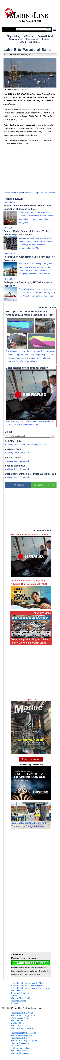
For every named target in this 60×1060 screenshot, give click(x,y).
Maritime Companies (20, 1053)
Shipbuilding (13, 36)
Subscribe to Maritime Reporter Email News (30, 988)
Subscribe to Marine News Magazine (27, 985)
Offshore (28, 36)
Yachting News (17, 1023)
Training (46, 39)
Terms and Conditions (20, 993)
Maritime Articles (18, 1001)
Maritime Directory (19, 1050)
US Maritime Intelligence (22, 1048)
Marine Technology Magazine (24, 1040)
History (20, 193)
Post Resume (18, 485)
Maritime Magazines (20, 1043)
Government (15, 39)
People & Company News (36, 193)
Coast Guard (9, 193)
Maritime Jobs (17, 1020)
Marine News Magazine (21, 1035)
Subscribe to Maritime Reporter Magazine (29, 983)
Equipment (32, 39)
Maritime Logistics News (22, 1013)
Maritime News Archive (21, 998)
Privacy (14, 995)
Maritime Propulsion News (22, 1028)
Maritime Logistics (19, 1038)
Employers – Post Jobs (43, 485)
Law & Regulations (30, 42)
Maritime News (17, 990)
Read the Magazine (30, 759)
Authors (14, 1003)
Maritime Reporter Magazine (23, 1033)
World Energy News (20, 1018)
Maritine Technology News (23, 1015)
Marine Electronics (19, 1025)
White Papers (16, 1045)
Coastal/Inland (45, 36)
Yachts (52, 193)
